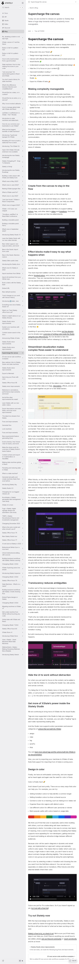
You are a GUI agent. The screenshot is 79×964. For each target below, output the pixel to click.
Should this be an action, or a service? (11, 99)
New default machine (9, 292)
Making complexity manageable (46, 89)
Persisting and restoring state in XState (11, 469)
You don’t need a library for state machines (11, 80)
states (53, 211)
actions (30, 211)
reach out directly (70, 939)
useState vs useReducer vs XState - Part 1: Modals (11, 114)
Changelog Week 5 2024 (10, 603)
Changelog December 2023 (11, 523)
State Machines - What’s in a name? (11, 585)
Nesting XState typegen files (11, 188)
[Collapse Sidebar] (22, 3)
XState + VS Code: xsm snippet (9, 209)
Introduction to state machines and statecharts (10, 119)
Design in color (36, 769)
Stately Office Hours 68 (9, 382)
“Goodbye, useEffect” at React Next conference (10, 215)
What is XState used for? (10, 192)
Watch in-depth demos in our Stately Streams (11, 317)
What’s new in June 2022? (10, 185)
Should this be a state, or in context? (10, 93)
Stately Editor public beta (10, 260)
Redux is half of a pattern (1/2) (10, 48)
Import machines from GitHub (11, 273)
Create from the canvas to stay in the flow (48, 187)
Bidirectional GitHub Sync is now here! (11, 548)
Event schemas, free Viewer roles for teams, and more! (11, 442)
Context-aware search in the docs (11, 333)
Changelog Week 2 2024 (10, 564)
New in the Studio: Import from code (10, 250)
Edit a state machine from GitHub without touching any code (11, 614)
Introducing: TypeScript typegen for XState (9, 136)
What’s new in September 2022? (10, 230)
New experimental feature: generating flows (10, 437)
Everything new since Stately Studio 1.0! (11, 305)
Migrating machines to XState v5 (11, 607)
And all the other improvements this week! (10, 398)
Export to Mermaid (8, 373)
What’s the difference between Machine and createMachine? (9, 87)
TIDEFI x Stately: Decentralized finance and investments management (10, 518)
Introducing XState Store (10, 636)
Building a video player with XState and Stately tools (11, 176)
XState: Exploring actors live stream (11, 568)
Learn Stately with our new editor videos (10, 404)
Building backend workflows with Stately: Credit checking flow (11, 591)
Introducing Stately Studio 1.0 (11, 234)
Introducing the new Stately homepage (11, 156)
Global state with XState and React (11, 620)
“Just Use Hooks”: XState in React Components (10, 200)
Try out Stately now (39, 915)
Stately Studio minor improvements (8, 322)
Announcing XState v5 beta (11, 338)
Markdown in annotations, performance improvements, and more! (11, 392)
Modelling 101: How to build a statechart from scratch (11, 141)
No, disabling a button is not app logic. (11, 37)
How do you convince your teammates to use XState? (11, 125)
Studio (7, 20)
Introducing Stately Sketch (10, 654)
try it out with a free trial (39, 908)
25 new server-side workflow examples (11, 357)
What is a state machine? (10, 473)
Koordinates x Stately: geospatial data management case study (11, 499)
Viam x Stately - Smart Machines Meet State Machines (9, 641)
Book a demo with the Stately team (11, 283)
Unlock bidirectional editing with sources (11, 554)
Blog (6, 31)
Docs (6, 13)
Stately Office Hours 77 (9, 540)
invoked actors (39, 275)
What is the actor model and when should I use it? (11, 528)
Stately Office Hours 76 (9, 533)
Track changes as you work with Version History (11, 296)
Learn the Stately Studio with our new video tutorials (11, 239)
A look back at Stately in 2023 (11, 543)
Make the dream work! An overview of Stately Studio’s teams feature (11, 449)
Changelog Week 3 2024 (10, 577)
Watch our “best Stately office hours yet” (9, 311)
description (57, 386)
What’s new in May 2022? (10, 181)
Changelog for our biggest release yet (10, 493)
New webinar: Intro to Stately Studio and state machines (11, 363)
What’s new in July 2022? (10, 196)
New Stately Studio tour (9, 536)
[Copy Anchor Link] (65, 39)
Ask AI (74, 960)
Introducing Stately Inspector (11, 573)
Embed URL (6, 288)
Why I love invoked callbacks (11, 103)
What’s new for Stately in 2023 (10, 269)
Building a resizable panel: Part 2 (10, 224)
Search (14, 7)
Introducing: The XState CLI (11, 146)
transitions (63, 211)
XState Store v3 (7, 632)
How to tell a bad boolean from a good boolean (10, 60)
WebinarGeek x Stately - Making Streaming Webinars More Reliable (11, 649)
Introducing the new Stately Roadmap (11, 171)
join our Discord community (51, 939)
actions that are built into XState (49, 729)
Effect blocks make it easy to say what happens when (49, 253)
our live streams (67, 331)
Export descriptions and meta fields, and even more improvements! (11, 410)
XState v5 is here (7, 505)
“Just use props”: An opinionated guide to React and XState (11, 74)
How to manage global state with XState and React (11, 108)
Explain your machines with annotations (10, 328)
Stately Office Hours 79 (9, 580)
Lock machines (7, 429)
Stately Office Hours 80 (9, 628)
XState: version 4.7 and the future (10, 43)
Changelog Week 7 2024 (10, 625)
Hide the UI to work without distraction (49, 675)
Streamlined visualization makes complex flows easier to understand (48, 348)
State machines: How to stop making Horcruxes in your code (11, 66)
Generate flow (6, 425)
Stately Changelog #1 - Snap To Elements (11, 162)
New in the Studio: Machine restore (10, 256)
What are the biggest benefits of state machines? (11, 130)
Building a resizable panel (10, 220)
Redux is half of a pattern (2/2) (10, 54)
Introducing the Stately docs (11, 264)
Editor (6, 24)
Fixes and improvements (10, 421)
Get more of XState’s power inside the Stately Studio (49, 705)
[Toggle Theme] (21, 960)
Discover (7, 28)
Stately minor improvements (11, 386)
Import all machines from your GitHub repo (11, 278)
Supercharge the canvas (10, 353)
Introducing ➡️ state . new (10, 301)
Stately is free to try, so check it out (41, 933)
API (6, 17)
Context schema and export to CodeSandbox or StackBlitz (11, 456)
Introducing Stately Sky (9, 484)
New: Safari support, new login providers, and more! (10, 245)
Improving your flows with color (10, 378)
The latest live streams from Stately (11, 417)
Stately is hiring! (7, 166)
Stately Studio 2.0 (7, 488)
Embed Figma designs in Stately (10, 598)
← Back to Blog (33, 8)
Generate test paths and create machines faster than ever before (11, 479)
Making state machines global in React (11, 463)
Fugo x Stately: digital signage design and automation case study (9, 510)
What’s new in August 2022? (11, 205)
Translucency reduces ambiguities (47, 583)
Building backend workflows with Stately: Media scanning (11, 559)
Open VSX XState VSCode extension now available (10, 151)
